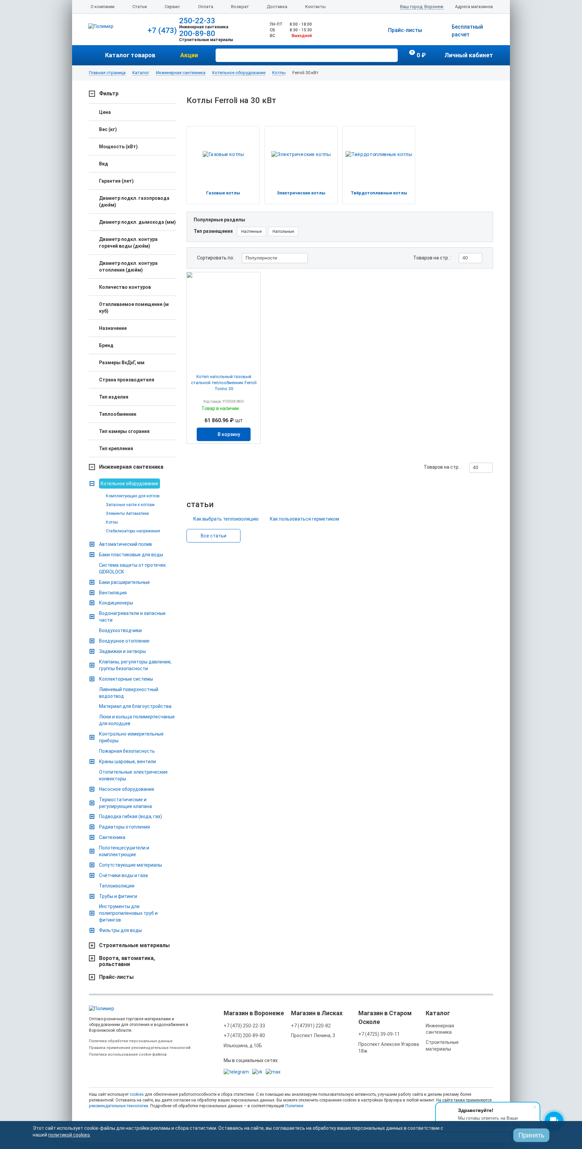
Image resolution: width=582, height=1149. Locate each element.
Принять (531, 1135)
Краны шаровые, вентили (127, 761)
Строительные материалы (134, 945)
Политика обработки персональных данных (130, 1041)
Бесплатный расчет (467, 31)
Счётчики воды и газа (123, 875)
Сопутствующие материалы (130, 865)
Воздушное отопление (124, 641)
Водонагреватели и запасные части (132, 617)
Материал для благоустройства (135, 706)
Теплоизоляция (116, 886)
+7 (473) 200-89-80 (244, 1035)
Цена (105, 112)
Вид (103, 163)
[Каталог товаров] (97, 55)
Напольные (283, 231)
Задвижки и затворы (122, 651)
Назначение (113, 328)
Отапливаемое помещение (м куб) (134, 308)
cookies (137, 1094)
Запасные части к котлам (130, 504)
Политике (294, 1106)
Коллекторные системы (126, 679)
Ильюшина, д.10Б (243, 1045)
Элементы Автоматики (127, 513)
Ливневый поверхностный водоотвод (128, 693)
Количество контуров (125, 287)
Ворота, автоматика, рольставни (127, 961)
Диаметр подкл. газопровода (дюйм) (134, 201)
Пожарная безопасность (127, 751)
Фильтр (109, 94)
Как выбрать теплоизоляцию (226, 519)
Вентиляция (113, 592)
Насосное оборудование (126, 789)
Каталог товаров (130, 55)
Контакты (315, 6)
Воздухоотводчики (120, 630)
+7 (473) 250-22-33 (244, 1025)
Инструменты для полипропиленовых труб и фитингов (128, 913)
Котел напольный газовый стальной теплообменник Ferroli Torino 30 (224, 382)
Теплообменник (117, 414)
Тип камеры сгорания (124, 431)
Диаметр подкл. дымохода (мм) (137, 222)
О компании (103, 6)
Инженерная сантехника (180, 72)
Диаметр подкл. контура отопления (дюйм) (128, 266)
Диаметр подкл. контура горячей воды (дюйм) (128, 243)
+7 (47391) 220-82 (311, 1025)
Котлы (279, 72)
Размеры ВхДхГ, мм (121, 362)
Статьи (139, 6)
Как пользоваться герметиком (304, 519)
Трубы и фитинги (118, 896)
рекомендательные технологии (118, 1106)
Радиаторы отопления (124, 827)
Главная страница (107, 72)
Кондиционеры (116, 602)
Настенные (251, 231)
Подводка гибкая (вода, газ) (130, 816)
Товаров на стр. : (432, 257)
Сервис (172, 6)
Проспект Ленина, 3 (313, 1035)
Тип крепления (116, 448)
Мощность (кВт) (118, 146)
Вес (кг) (108, 129)
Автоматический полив (125, 544)
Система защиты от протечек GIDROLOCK (132, 568)
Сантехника (112, 837)
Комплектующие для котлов (133, 496)
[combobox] (275, 258)
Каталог (140, 72)
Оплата (205, 6)
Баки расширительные (124, 582)
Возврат (240, 6)
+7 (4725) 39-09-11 (379, 1034)
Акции (189, 55)
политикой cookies (69, 1135)
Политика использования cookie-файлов (128, 1054)
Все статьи (213, 535)
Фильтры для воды (120, 930)
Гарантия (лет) (116, 181)
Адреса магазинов (474, 6)
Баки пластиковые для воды (131, 554)
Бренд (106, 345)
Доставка (277, 6)
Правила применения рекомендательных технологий (140, 1048)
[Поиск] (391, 54)
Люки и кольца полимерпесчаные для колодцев (137, 720)
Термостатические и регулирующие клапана (125, 803)
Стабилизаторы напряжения (133, 531)
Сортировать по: (215, 257)
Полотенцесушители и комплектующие (124, 851)
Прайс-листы (405, 30)
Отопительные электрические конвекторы (133, 775)
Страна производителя (126, 379)
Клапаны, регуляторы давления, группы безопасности (135, 665)
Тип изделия (113, 397)
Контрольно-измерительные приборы (131, 737)
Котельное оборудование (238, 72)
